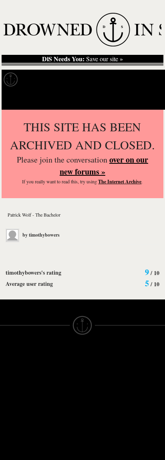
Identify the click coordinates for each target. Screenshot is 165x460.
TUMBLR (53, 423)
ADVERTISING (102, 377)
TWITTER (54, 409)
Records (39, 80)
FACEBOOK (57, 402)
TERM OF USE (103, 363)
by (40, 234)
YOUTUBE (55, 431)
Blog (150, 80)
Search (147, 99)
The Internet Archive (119, 181)
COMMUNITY (19, 456)
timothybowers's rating (33, 272)
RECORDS (15, 406)
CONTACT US (60, 355)
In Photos (117, 80)
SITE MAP (14, 377)
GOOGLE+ (56, 395)
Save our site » (82, 59)
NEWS (9, 384)
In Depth (77, 80)
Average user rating (29, 283)
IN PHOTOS (16, 399)
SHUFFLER (57, 416)
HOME (9, 370)
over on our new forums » (104, 165)
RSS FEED (56, 438)
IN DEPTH (14, 391)
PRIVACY (95, 370)
